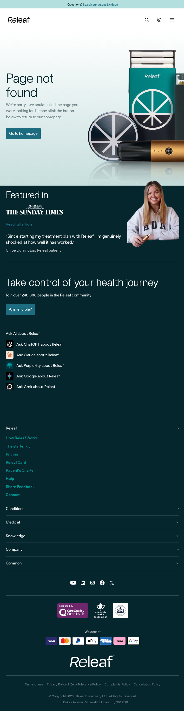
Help (10, 478)
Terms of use (34, 684)
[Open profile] (159, 19)
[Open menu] (171, 19)
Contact (13, 494)
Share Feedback (20, 486)
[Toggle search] (146, 19)
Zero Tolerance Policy (85, 684)
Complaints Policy (117, 684)
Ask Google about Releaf (38, 376)
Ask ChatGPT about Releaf (39, 344)
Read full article (19, 224)
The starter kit (18, 446)
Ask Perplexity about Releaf (40, 365)
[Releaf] (19, 20)
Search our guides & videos (100, 4)
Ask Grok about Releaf (35, 386)
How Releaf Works (22, 438)
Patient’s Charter (20, 470)
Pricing (12, 454)
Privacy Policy (57, 684)
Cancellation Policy (147, 684)
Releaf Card (16, 462)
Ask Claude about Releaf (37, 355)
